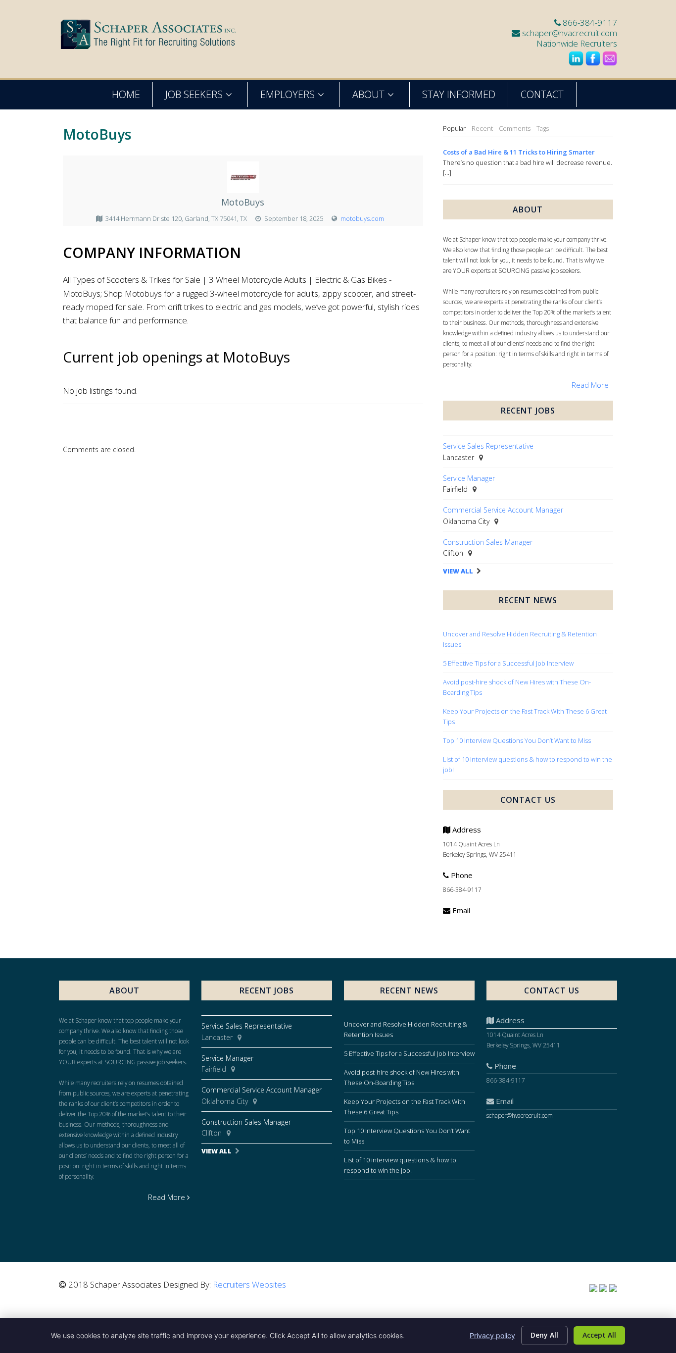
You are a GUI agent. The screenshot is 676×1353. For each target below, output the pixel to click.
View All (458, 571)
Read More (590, 385)
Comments (515, 128)
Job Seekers (194, 94)
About (368, 94)
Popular (454, 128)
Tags (542, 128)
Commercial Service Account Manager (503, 510)
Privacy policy (492, 1335)
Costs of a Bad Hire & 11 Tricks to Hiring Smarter (519, 152)
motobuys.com (362, 218)
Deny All (544, 1335)
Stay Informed (458, 94)
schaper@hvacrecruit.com (569, 33)
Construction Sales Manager (487, 542)
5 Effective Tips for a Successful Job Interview (508, 663)
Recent (482, 128)
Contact (542, 94)
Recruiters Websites (249, 1284)
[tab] (454, 128)
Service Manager (469, 478)
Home (126, 94)
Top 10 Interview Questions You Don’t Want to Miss (517, 740)
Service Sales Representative (488, 446)
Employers (287, 94)
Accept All (599, 1335)
